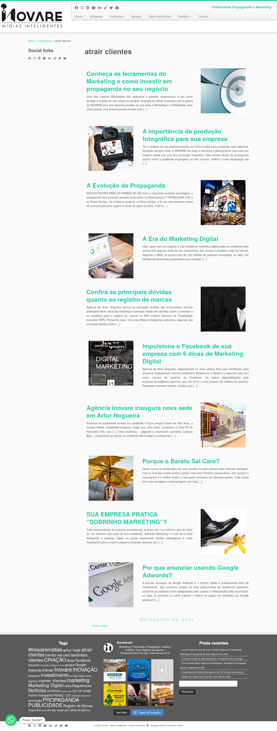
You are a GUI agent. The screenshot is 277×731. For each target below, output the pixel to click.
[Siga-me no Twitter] (112, 7)
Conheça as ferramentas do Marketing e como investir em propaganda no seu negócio (129, 81)
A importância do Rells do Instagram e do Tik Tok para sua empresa (213, 671)
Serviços (136, 16)
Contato (203, 16)
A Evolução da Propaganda (125, 185)
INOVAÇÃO (85, 669)
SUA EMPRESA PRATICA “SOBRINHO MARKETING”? (126, 518)
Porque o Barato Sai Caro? (181, 460)
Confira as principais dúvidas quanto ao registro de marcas (129, 295)
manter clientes (52, 680)
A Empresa (96, 16)
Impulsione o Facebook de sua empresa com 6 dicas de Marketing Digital (192, 353)
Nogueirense (82, 685)
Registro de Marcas (78, 705)
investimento (55, 674)
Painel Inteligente (40, 695)
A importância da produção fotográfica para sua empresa (184, 135)
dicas (71, 660)
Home (78, 16)
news (68, 685)
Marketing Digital (46, 685)
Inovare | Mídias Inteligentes (114, 725)
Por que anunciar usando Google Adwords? (190, 571)
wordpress (84, 710)
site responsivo (61, 710)
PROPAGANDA (61, 699)
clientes (35, 659)
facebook (83, 660)
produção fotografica (81, 695)
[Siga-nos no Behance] (101, 7)
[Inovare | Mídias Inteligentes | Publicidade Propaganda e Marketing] (32, 16)
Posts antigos (98, 626)
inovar (47, 670)
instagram (34, 676)
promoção (35, 700)
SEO (44, 710)
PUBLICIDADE (45, 705)
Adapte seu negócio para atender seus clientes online (206, 676)
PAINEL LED (62, 695)
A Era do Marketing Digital (180, 238)
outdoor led (66, 691)
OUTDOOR (53, 691)
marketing (78, 680)
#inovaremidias (45, 649)
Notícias (37, 689)
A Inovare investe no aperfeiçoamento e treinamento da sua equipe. (212, 658)
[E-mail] (118, 7)
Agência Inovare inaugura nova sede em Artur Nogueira (139, 411)
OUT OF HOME (81, 691)
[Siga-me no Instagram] (83, 7)
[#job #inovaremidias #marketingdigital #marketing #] (115, 670)
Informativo (117, 16)
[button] (11, 720)
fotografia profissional (49, 665)
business (79, 655)
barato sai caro (57, 655)
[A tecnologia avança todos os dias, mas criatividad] (162, 670)
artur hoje (71, 650)
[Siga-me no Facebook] (78, 7)
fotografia (34, 665)
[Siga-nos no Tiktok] (106, 7)
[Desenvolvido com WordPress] (147, 724)
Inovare (63, 669)
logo (75, 676)
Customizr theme (175, 725)
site (49, 710)
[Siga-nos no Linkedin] (89, 7)
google (69, 664)
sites (73, 710)
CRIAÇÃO (55, 659)
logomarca (85, 676)
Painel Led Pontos (160, 16)
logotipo (33, 681)
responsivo (34, 710)
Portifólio (183, 16)
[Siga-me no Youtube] (95, 7)
